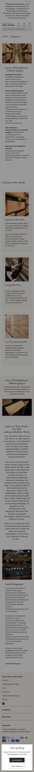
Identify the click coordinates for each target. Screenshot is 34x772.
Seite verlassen (17, 766)
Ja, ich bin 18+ (17, 760)
